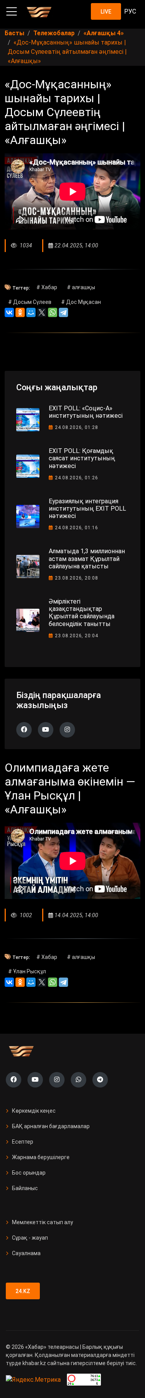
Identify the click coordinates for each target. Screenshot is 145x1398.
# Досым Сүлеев (29, 302)
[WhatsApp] (52, 312)
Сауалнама (26, 1253)
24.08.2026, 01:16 (76, 527)
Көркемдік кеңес (34, 1111)
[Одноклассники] (20, 312)
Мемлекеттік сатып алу (42, 1222)
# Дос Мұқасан (81, 302)
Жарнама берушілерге (41, 1157)
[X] (41, 312)
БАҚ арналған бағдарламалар (51, 1126)
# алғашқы (81, 287)
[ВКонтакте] (9, 312)
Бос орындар (29, 1173)
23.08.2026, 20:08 (76, 578)
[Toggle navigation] (11, 11)
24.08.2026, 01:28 (76, 427)
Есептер (22, 1142)
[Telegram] (63, 312)
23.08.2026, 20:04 (76, 635)
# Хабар (46, 287)
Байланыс (25, 1188)
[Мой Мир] (31, 312)
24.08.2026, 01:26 (76, 477)
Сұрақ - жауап (30, 1238)
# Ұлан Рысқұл (27, 971)
